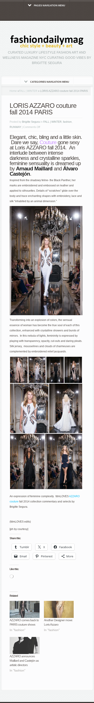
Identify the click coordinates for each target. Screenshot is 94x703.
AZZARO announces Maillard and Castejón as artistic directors (24, 660)
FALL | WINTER (28, 91)
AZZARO (74, 496)
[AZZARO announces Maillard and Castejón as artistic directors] (25, 645)
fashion (67, 121)
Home (13, 91)
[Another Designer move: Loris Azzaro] (59, 609)
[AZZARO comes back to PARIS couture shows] (25, 609)
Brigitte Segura (31, 121)
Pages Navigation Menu (49, 5)
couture (14, 501)
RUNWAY (15, 127)
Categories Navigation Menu (49, 81)
